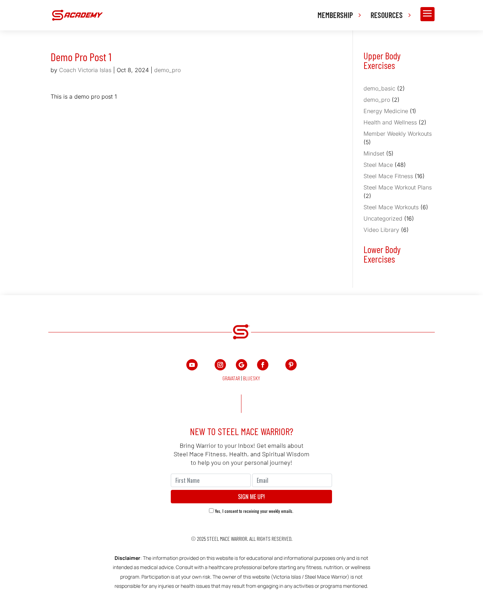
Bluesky (251, 378)
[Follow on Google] (241, 364)
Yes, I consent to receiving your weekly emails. (254, 511)
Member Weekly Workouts (397, 133)
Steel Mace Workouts (391, 207)
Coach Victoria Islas (85, 70)
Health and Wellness (390, 122)
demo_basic (379, 88)
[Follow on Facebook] (262, 364)
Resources (387, 14)
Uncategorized (382, 218)
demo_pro (167, 70)
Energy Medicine (385, 111)
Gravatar (231, 378)
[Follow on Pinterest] (291, 364)
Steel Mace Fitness (388, 176)
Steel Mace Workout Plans (397, 187)
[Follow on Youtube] (192, 364)
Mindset (373, 153)
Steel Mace (378, 164)
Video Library (381, 229)
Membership (335, 14)
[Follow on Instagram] (220, 364)
